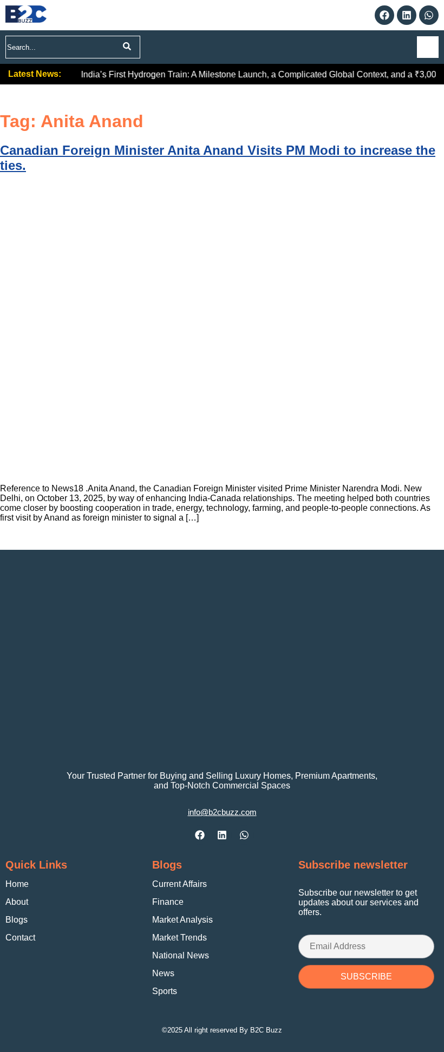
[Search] (127, 47)
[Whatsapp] (429, 15)
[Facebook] (384, 15)
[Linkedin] (406, 15)
